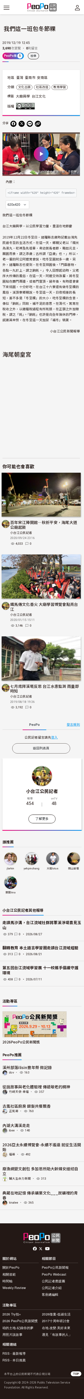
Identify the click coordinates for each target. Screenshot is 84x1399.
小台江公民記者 (21, 533)
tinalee (13, 1202)
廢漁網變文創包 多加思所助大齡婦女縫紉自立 (40, 1171)
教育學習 (59, 87)
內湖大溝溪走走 (16, 1125)
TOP (76, 1374)
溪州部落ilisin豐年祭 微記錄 (27, 1067)
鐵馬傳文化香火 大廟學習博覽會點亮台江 (44, 606)
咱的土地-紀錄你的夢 (17, 1327)
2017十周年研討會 (56, 1320)
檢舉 (33, 56)
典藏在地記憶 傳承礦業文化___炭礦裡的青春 (40, 1195)
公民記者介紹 (52, 1287)
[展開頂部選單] (77, 8)
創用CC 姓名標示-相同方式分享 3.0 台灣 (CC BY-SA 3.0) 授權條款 (26, 106)
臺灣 (19, 78)
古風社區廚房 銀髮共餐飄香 (26, 1106)
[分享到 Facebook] (13, 124)
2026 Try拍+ (11, 1314)
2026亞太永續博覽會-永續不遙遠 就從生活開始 (41, 1147)
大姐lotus (52, 868)
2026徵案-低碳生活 (56, 1314)
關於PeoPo (10, 1267)
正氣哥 (13, 1111)
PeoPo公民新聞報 (55, 1267)
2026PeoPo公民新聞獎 (21, 1041)
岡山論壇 (73, 868)
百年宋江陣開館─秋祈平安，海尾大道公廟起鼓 (43, 524)
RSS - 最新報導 (14, 1353)
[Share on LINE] (30, 124)
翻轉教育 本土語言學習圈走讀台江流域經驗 (40, 948)
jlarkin (10, 868)
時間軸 (7, 1281)
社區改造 (42, 87)
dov (11, 1072)
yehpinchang (32, 868)
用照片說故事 (12, 1334)
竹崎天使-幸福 (19, 1092)
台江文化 (39, 96)
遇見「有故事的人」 (57, 1334)
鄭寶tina (10, 892)
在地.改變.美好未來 (56, 1327)
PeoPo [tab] (34, 725)
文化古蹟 (24, 87)
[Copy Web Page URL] (38, 124)
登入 (54, 737)
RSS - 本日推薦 (14, 1360)
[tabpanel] (41, 737)
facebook (35, 1249)
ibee (12, 1130)
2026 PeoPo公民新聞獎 (20, 1320)
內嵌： (11, 182)
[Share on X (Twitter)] (22, 124)
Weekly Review (14, 1287)
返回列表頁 (41, 748)
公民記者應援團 (53, 1281)
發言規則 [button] (73, 725)
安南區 (42, 78)
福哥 (12, 1154)
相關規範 (9, 1274)
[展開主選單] (6, 8)
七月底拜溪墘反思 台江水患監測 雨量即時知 (44, 688)
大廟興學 (23, 96)
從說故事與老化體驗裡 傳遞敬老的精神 (36, 1086)
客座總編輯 (50, 1294)
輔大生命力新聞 (20, 1178)
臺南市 (30, 78)
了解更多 (42, 819)
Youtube (47, 1249)
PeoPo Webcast (54, 1274)
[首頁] (42, 7)
